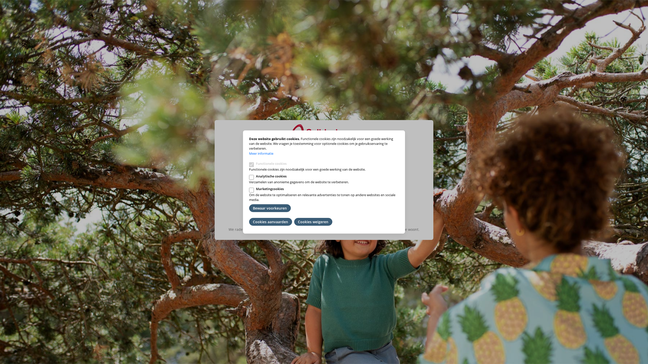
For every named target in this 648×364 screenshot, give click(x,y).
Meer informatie (261, 153)
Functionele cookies (271, 163)
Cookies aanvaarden (270, 221)
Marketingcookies (270, 189)
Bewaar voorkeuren (270, 208)
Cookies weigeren (313, 221)
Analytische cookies (271, 176)
